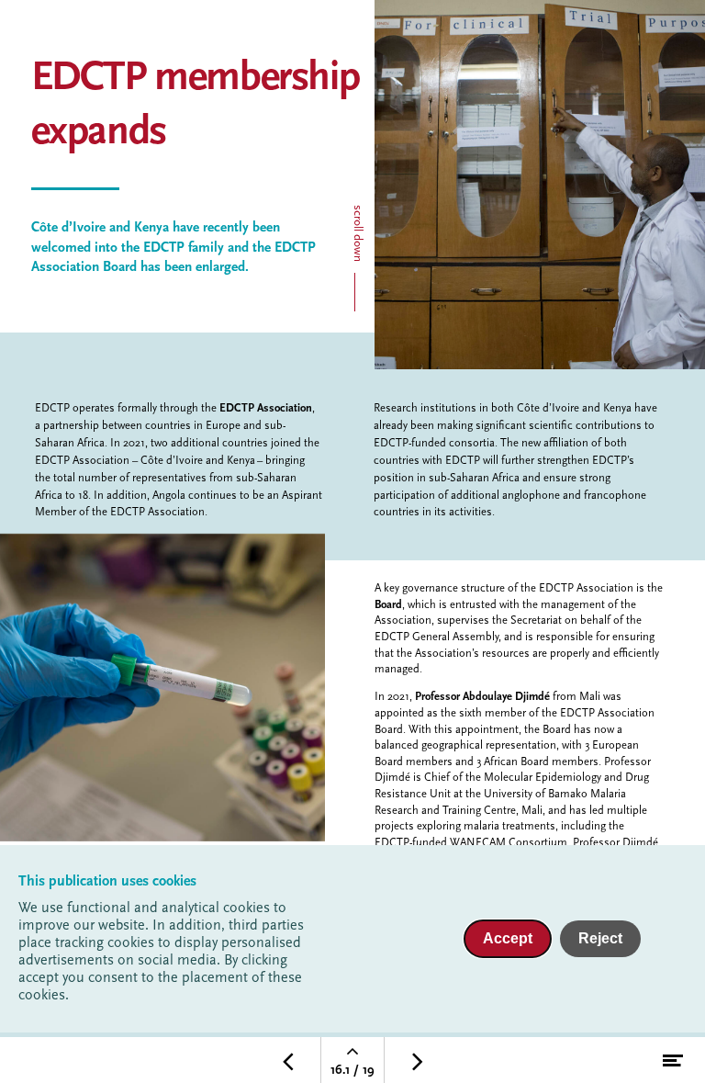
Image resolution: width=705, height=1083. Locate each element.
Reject (600, 938)
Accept (507, 938)
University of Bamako (536, 794)
